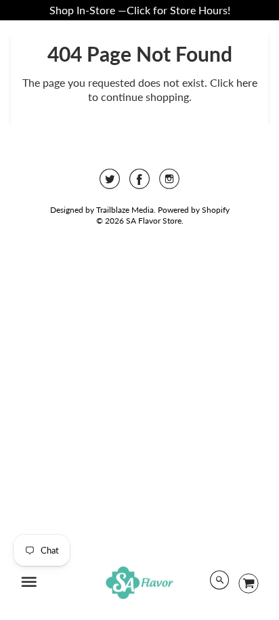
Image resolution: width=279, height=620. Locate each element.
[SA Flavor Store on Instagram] (169, 183)
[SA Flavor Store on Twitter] (110, 183)
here (246, 82)
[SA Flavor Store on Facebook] (139, 183)
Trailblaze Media (125, 210)
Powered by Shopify (194, 210)
